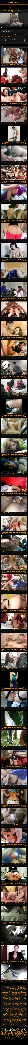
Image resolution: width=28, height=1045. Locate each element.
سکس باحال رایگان (12, 1006)
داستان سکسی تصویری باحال (14, 992)
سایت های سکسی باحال (9, 1002)
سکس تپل (20, 1039)
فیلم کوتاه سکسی (9, 1036)
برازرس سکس (24, 1035)
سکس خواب (8, 1033)
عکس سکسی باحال (13, 1014)
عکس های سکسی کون (8, 1031)
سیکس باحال (8, 1013)
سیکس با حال (14, 1013)
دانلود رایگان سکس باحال (18, 993)
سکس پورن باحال (9, 1010)
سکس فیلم (16, 1039)
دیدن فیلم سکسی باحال (15, 1000)
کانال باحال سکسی (11, 1024)
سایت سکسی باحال (18, 1002)
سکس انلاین (25, 1031)
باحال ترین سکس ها (13, 989)
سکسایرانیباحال (15, 1011)
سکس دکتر (14, 1041)
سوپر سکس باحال (8, 1004)
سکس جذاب (22, 1033)
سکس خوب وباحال (12, 1008)
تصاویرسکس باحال (10, 991)
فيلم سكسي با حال (22, 1016)
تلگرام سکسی (6, 1032)
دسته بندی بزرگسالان (10, 7)
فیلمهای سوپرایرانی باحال (21, 1021)
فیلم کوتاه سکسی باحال (18, 1020)
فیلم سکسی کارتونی (14, 1038)
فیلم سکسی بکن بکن (12, 1032)
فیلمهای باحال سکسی (8, 1020)
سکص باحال (9, 1011)
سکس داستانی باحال (19, 1009)
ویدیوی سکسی (17, 1033)
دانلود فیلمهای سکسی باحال (15, 998)
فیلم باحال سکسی (14, 1016)
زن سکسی (12, 1033)
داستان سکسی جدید (20, 1032)
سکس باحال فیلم (19, 1008)
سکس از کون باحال (6, 36)
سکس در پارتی (8, 1035)
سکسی (21, 1031)
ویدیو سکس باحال (12, 1022)
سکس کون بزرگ (8, 1038)
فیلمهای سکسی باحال (10, 1021)
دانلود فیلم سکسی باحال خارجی (16, 995)
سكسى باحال (8, 1003)
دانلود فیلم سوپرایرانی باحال (17, 994)
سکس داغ (9, 1034)
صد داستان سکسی (15, 1034)
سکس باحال (14, 1)
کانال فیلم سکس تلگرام (23, 1038)
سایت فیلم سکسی (4, 1034)
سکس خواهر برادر (13, 1040)
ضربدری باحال (20, 1014)
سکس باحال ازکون (13, 1005)
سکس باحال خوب (20, 1006)
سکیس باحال (20, 1013)
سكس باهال (14, 1003)
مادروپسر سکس (21, 1036)
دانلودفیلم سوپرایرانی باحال (14, 999)
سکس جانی (19, 1035)
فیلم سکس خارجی (3, 1037)
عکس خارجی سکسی (16, 1031)
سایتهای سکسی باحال (21, 1003)
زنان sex (3, 1040)
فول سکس (11, 1039)
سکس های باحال (16, 1010)
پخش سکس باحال (19, 1024)
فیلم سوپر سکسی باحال (9, 1018)
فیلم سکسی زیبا (14, 1035)
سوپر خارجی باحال (16, 1004)
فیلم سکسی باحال (12, 1019)
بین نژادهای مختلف (14, 34)
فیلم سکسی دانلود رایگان (14, 1037)
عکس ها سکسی (22, 1037)
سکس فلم (7, 1039)
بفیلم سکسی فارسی (20, 1040)
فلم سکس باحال (7, 1015)
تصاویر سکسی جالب (19, 991)
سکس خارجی (21, 1034)
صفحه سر (3, 6)
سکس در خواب (15, 1036)
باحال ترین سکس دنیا (21, 989)
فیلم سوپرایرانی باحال (21, 1019)
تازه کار (21, 34)
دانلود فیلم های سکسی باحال (15, 997)
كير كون (8, 1037)
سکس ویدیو (3, 1038)
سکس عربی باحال (10, 1009)
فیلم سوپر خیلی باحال (18, 1018)
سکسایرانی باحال (22, 1011)
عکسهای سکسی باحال (15, 1015)
